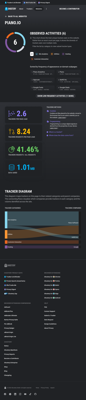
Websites (39, 9)
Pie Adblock (8, 324)
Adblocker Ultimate (10, 315)
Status (6, 346)
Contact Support (49, 311)
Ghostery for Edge (51, 293)
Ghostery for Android (52, 298)
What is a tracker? (55, 132)
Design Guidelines (50, 324)
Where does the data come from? (61, 135)
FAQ (45, 307)
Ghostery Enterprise (11, 362)
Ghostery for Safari (51, 285)
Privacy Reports (9, 354)
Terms (37, 388)
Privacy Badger (9, 328)
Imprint (52, 388)
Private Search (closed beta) (15, 281)
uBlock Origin (8, 332)
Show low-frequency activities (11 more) (55, 96)
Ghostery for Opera (51, 289)
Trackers (29, 9)
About (21, 9)
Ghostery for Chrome (52, 277)
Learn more (62, 117)
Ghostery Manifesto (10, 350)
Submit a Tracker (50, 315)
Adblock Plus (8, 311)
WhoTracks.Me (31, 2)
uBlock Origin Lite (10, 336)
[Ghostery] (10, 9)
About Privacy (48, 328)
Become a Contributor (69, 9)
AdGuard (7, 307)
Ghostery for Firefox (52, 281)
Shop (6, 367)
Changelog (7, 375)
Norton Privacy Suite (11, 320)
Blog (5, 371)
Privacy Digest (45, 2)
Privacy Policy (45, 388)
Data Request (48, 320)
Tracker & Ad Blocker (14, 2)
